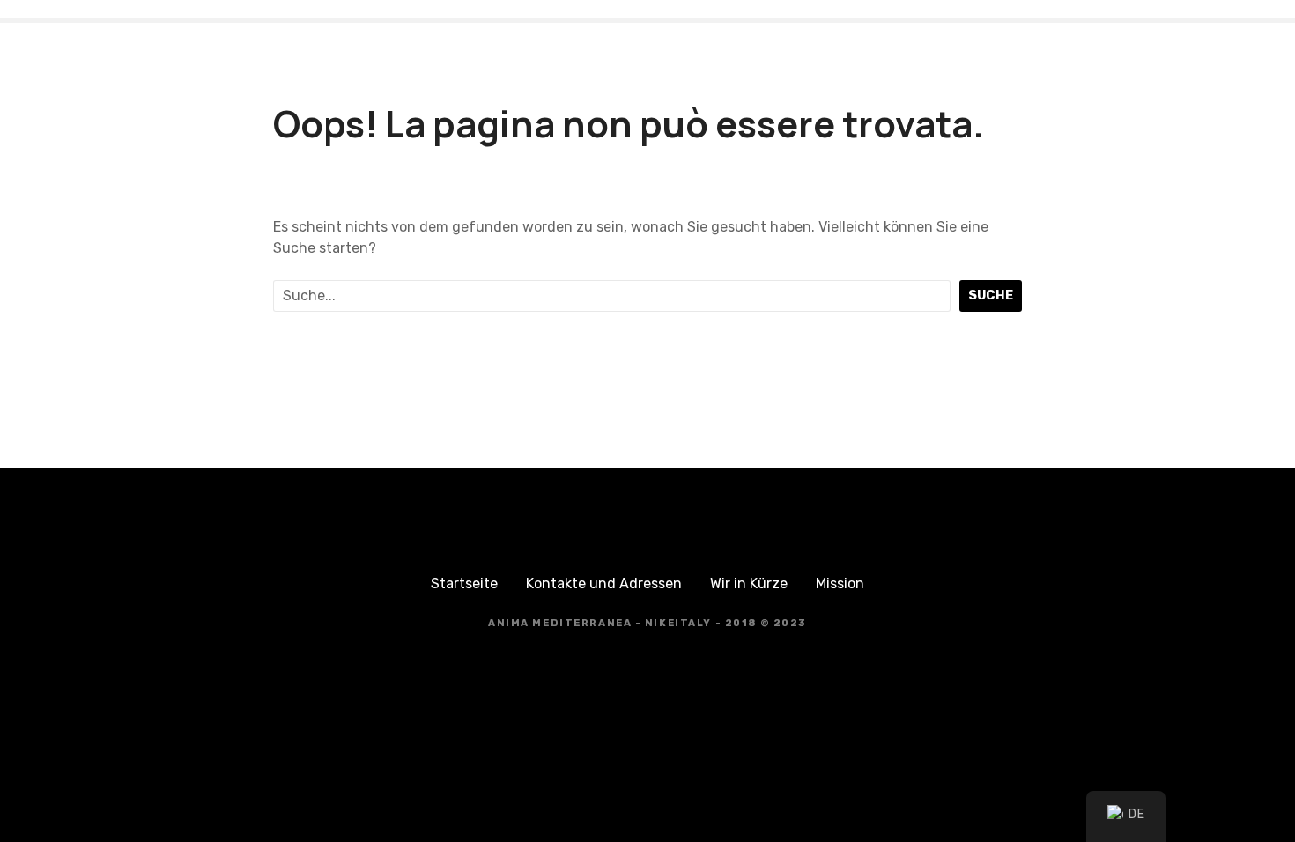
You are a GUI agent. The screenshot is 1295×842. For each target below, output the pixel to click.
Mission (840, 583)
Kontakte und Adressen (604, 583)
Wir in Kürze (749, 583)
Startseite (464, 583)
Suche (990, 295)
